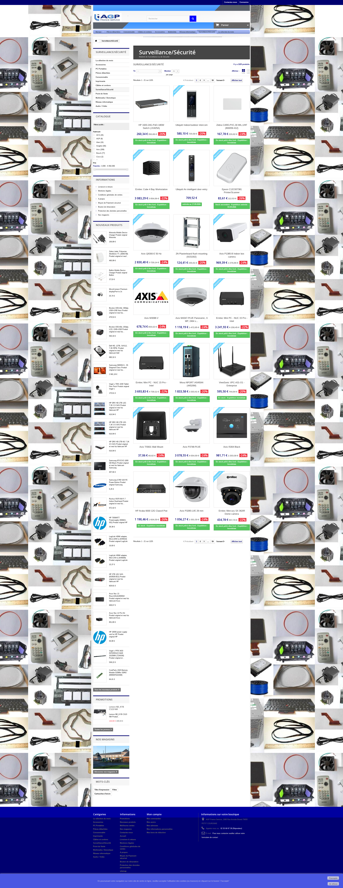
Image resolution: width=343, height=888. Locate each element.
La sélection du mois (226, 32)
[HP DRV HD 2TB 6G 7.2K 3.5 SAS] (100, 447)
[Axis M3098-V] (151, 296)
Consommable (129, 32)
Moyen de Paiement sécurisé (109, 203)
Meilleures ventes (127, 826)
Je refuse (333, 884)
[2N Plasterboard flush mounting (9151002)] (191, 232)
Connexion (244, 2)
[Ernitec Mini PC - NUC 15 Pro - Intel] (232, 296)
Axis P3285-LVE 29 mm (191, 511)
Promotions (104, 699)
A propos (101, 199)
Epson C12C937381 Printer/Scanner (232, 191)
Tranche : (97, 166)
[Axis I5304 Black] (232, 425)
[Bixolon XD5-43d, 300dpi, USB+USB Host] (100, 313)
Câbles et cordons (145, 32)
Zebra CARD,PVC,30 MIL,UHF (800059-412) (231, 126)
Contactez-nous (230, 2)
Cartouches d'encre (102, 794)
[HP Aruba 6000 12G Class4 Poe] (151, 489)
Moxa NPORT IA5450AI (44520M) (191, 384)
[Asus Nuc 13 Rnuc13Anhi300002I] (100, 599)
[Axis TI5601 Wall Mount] (151, 425)
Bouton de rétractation (106, 207)
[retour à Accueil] (95, 41)
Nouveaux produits (109, 225)
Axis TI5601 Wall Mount (151, 447)
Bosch (100, 153)
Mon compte (154, 814)
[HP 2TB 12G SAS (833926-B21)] (100, 579)
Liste (248, 73)
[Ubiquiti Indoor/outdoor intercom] (191, 103)
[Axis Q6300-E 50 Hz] (151, 232)
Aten (99, 142)
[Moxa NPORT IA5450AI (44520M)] (191, 361)
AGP (99, 139)
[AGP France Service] (118, 17)
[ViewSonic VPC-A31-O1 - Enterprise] (232, 361)
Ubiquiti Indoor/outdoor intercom (192, 125)
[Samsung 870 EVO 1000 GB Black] (100, 466)
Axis (100, 149)
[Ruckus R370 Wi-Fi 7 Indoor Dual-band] (100, 504)
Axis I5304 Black (231, 447)
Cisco (99, 157)
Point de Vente (102, 94)
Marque (97, 32)
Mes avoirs (151, 822)
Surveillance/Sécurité (207, 32)
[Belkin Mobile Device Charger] (100, 276)
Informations (105, 179)
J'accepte (333, 878)
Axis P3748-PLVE (191, 447)
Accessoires (160, 32)
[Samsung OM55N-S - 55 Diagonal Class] (100, 370)
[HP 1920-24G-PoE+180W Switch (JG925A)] (151, 103)
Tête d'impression (101, 790)
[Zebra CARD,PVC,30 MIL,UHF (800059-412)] (232, 103)
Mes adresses (152, 826)
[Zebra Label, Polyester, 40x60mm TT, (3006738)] (100, 257)
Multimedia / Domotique (106, 98)
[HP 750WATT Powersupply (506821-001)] (100, 523)
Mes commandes (154, 819)
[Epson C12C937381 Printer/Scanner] (232, 168)
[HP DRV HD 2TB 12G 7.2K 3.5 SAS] (100, 408)
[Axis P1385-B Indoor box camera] (232, 232)
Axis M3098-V (151, 318)
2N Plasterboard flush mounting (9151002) (191, 255)
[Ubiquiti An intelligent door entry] (191, 168)
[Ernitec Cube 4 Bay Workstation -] (151, 168)
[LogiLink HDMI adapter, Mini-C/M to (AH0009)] (100, 561)
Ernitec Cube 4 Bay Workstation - (151, 191)
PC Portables (101, 69)
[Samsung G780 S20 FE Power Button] (100, 485)
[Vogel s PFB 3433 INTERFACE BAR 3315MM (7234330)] (100, 656)
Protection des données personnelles (112, 211)
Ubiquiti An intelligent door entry (191, 189)
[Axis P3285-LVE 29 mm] (191, 489)
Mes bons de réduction (156, 833)
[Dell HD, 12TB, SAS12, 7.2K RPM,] (100, 351)
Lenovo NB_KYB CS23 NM (116, 708)
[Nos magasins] (111, 757)
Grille (243, 73)
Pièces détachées (113, 32)
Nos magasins (103, 215)
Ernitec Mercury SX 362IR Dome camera (232, 512)
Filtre (114, 790)
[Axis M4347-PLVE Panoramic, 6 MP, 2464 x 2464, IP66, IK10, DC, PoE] (191, 296)
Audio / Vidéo (101, 106)
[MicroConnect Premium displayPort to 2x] (100, 294)
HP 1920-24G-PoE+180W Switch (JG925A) (151, 126)
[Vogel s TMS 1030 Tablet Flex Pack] (100, 389)
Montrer (167, 71)
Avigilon (101, 146)
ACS (99, 135)
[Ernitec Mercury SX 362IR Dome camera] (232, 489)
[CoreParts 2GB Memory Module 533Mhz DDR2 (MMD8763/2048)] (100, 675)
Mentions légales (104, 191)
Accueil (123, 836)
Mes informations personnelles (159, 829)
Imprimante (100, 81)
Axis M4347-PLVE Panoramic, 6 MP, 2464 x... (192, 319)
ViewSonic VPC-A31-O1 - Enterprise (232, 384)
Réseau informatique (187, 32)
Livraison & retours (105, 187)
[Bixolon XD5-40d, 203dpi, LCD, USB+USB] (100, 332)
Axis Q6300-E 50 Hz (151, 253)
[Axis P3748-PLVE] (191, 425)
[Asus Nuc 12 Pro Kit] (100, 618)
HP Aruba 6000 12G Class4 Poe (151, 511)
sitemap (123, 871)
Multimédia (172, 32)
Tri (134, 71)
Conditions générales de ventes (110, 195)
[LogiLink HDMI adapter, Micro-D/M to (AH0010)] (100, 542)
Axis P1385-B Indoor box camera (231, 255)
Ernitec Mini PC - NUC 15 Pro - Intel (231, 319)
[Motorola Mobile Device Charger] (100, 238)
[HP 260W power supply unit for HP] (100, 637)
